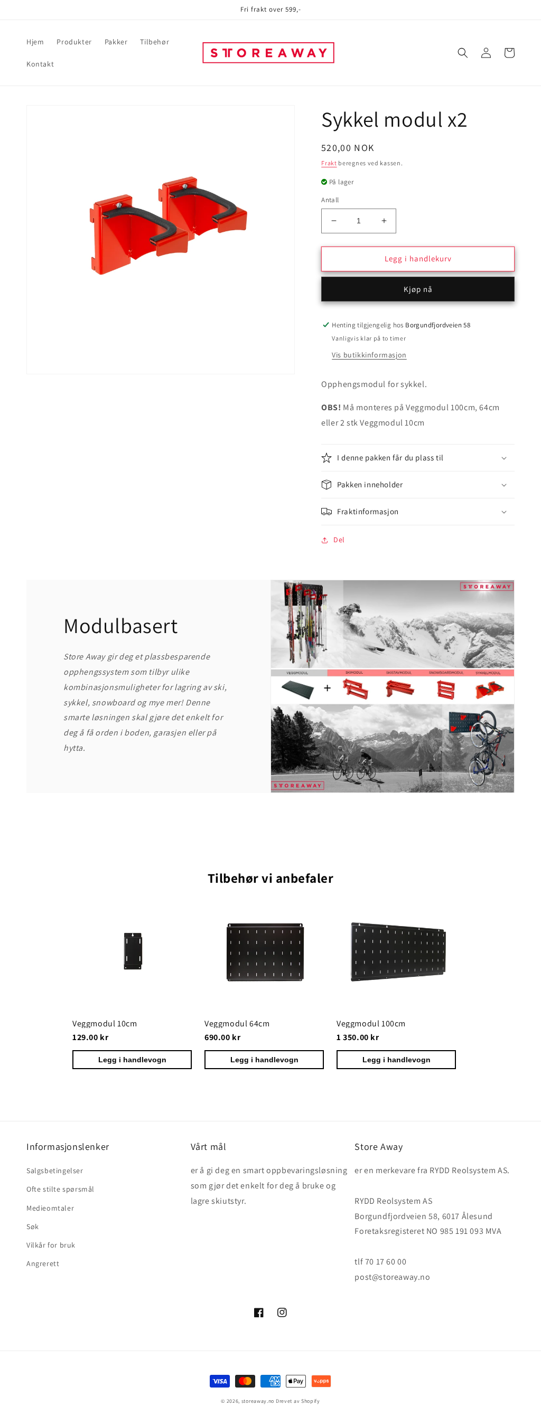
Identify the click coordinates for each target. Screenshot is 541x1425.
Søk (32, 1226)
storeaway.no (257, 1401)
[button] (462, 52)
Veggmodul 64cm (236, 1023)
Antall (330, 199)
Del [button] (339, 539)
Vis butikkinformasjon (369, 355)
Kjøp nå (418, 289)
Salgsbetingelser (54, 1170)
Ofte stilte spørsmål (60, 1189)
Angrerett (42, 1263)
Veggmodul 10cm (104, 1023)
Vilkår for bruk (51, 1245)
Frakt (329, 163)
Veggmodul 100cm (371, 1023)
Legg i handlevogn (132, 1059)
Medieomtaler (50, 1208)
